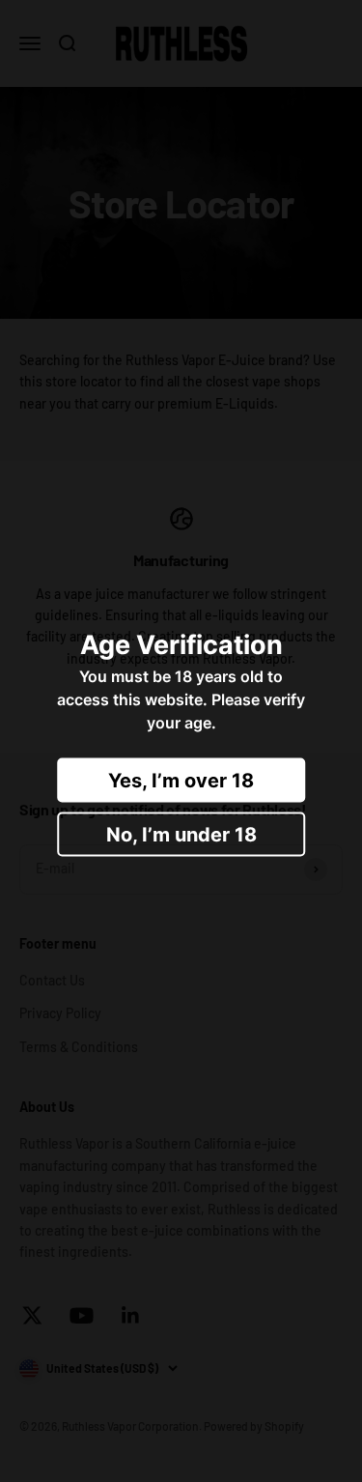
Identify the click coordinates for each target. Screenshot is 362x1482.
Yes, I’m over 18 (181, 780)
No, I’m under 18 (181, 834)
